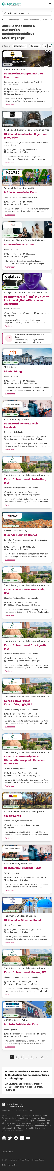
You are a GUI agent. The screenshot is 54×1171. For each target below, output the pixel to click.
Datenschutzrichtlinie (9, 1165)
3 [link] (21, 1057)
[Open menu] (49, 4)
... (37, 1057)
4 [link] (26, 1057)
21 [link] (42, 1057)
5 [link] (31, 1057)
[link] (47, 1057)
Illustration (34, 46)
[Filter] (49, 46)
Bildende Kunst (20, 46)
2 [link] (16, 1057)
